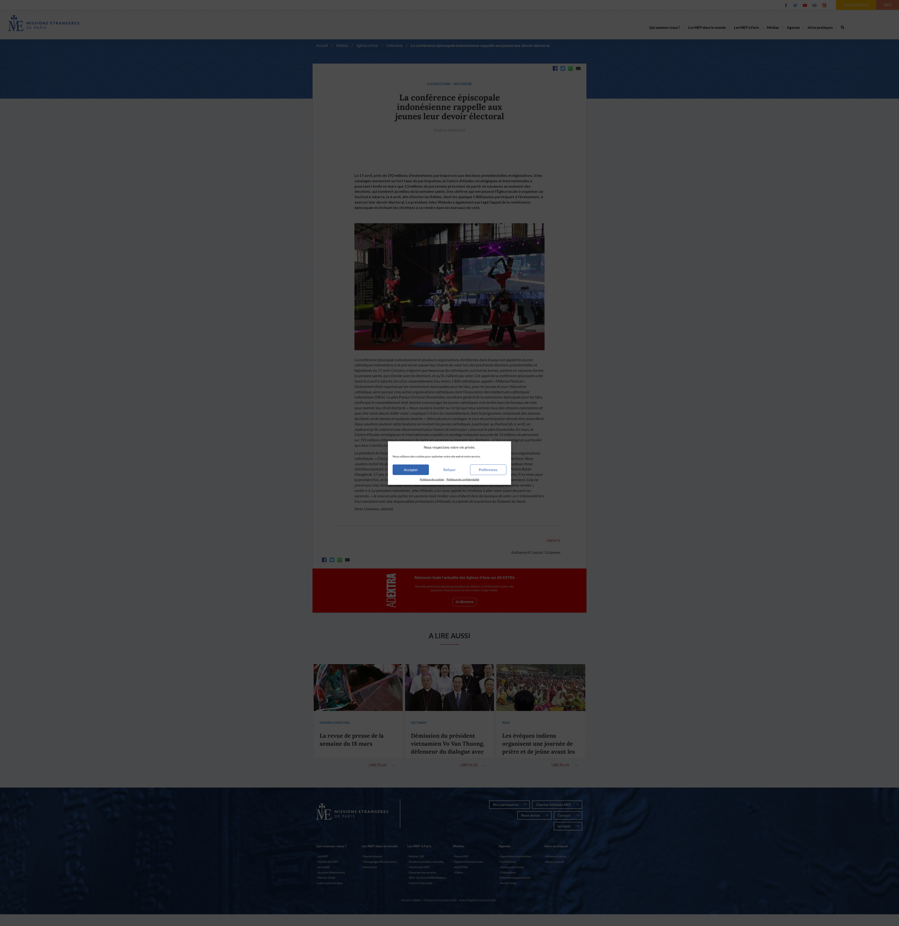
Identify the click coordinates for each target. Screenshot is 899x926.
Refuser (449, 470)
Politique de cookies (432, 479)
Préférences (488, 470)
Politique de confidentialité (462, 479)
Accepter (411, 470)
